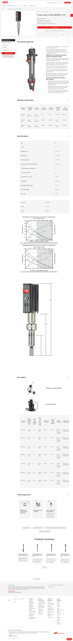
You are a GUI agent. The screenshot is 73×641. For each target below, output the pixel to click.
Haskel (58, 608)
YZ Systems (59, 623)
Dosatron (58, 605)
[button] (44, 42)
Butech (58, 603)
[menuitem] (4, 5)
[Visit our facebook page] (18, 599)
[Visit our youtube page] (23, 599)
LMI (57, 615)
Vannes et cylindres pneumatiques (32, 618)
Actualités (49, 606)
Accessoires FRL (32, 612)
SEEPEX (58, 620)
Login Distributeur (51, 604)
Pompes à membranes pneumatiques (31, 601)
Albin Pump (59, 601)
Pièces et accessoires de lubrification (41, 610)
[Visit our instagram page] (15, 602)
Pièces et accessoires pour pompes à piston (41, 606)
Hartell (58, 606)
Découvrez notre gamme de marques (15, 630)
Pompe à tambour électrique (32, 609)
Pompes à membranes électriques (31, 605)
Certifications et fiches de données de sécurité (51, 609)
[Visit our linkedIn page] (15, 599)
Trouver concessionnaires (51, 602)
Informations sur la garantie (51, 612)
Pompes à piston (32, 611)
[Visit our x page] (20, 599)
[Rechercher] (47, 2)
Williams (58, 622)
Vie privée (10, 634)
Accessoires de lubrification (32, 615)
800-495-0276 (19, 592)
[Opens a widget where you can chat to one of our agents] (69, 639)
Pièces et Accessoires (40, 613)
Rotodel (58, 619)
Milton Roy (59, 617)
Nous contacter (50, 617)
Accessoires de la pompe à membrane (41, 602)
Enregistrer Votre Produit (51, 615)
